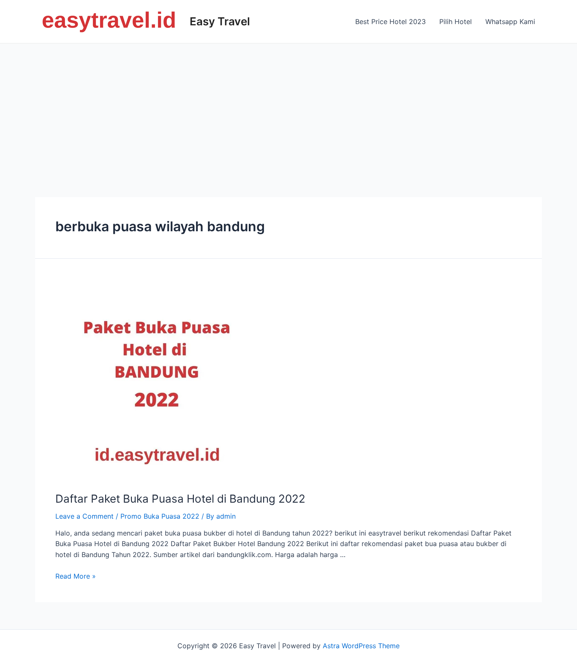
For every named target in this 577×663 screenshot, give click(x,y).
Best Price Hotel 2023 (390, 21)
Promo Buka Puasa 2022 (159, 516)
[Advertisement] (288, 107)
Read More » (75, 576)
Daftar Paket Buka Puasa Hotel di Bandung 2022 (180, 498)
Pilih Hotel (455, 21)
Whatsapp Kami (510, 21)
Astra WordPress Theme (361, 645)
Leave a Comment (84, 516)
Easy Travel (220, 21)
